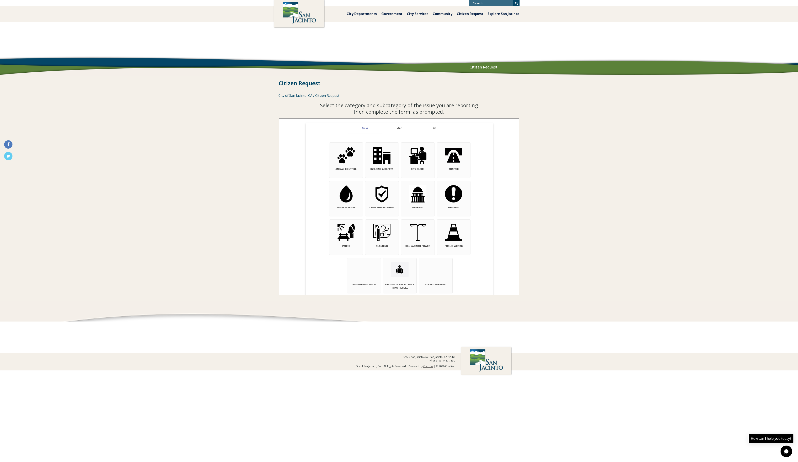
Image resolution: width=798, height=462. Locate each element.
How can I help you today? (771, 438)
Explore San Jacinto (503, 13)
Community (442, 13)
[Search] (516, 3)
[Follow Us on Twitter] (8, 156)
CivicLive (428, 366)
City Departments (362, 13)
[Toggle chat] (786, 451)
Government (392, 13)
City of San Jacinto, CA (295, 95)
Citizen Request (470, 13)
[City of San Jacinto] (299, 13)
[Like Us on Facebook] (8, 144)
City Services (417, 13)
